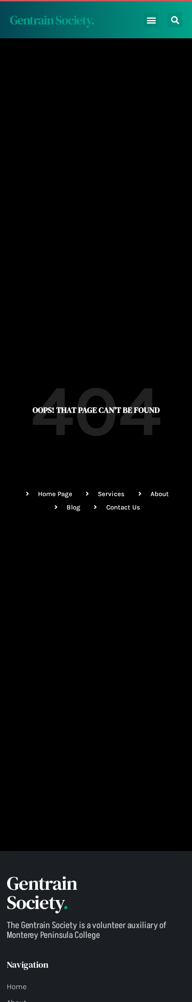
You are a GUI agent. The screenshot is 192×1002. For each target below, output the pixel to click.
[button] (151, 19)
